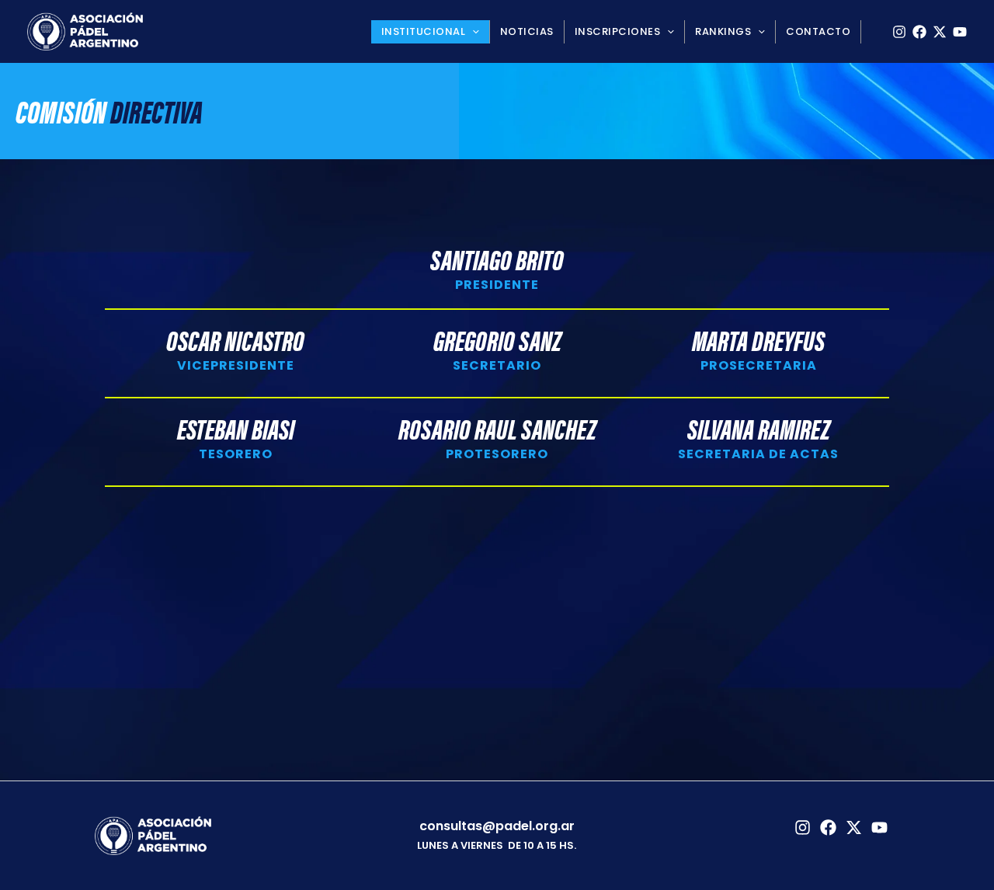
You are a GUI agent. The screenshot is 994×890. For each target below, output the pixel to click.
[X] (940, 32)
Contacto (818, 31)
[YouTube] (960, 32)
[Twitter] (854, 827)
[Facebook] (919, 32)
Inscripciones (618, 31)
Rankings (723, 31)
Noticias (527, 31)
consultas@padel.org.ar (497, 826)
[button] (472, 31)
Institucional (423, 31)
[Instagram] (899, 32)
